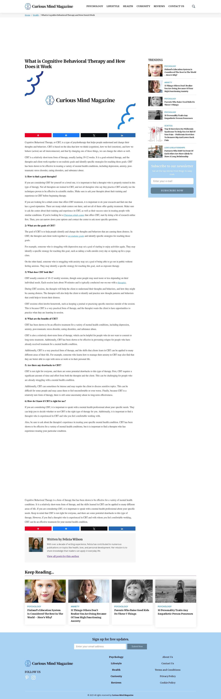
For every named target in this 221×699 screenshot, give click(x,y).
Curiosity (143, 6)
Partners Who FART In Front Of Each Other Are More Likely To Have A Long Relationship (178, 154)
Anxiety (168, 82)
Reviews (159, 6)
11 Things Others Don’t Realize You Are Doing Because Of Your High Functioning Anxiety (178, 88)
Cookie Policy (167, 682)
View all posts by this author (63, 556)
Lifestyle (113, 6)
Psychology (94, 6)
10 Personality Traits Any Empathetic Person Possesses (178, 116)
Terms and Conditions (167, 669)
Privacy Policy (168, 676)
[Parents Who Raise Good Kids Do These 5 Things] (155, 101)
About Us (167, 657)
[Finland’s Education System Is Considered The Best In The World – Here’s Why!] (155, 70)
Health (128, 6)
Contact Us (176, 6)
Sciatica (168, 126)
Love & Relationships (174, 148)
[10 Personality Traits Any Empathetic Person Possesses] (155, 115)
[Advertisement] (110, 37)
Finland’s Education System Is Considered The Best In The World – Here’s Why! (180, 72)
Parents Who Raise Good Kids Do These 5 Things (179, 103)
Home (27, 15)
